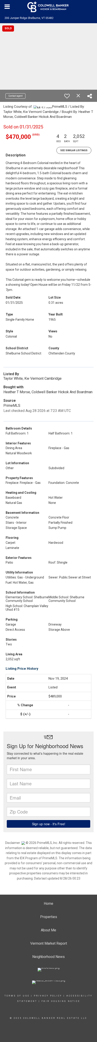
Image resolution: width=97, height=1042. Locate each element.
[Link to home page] (48, 7)
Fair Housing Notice (61, 1001)
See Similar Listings (74, 150)
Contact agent (15, 96)
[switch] (67, 96)
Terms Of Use (17, 996)
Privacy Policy (48, 996)
